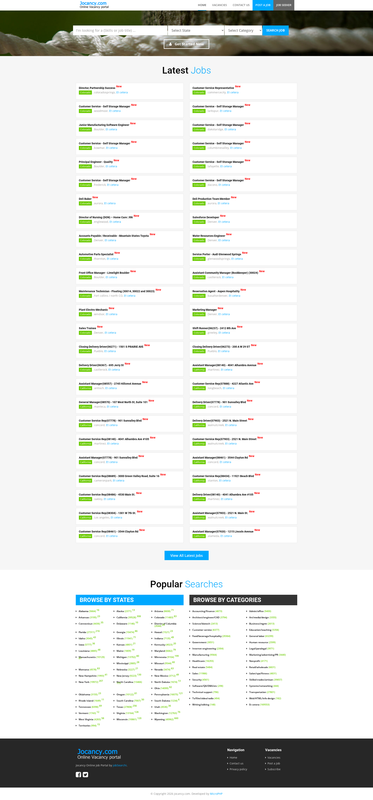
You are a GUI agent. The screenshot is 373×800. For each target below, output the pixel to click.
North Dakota (167, 682)
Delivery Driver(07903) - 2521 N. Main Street (220, 420)
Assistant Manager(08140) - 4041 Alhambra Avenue (224, 365)
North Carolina (129, 683)
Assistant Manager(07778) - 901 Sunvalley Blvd (108, 457)
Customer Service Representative (213, 87)
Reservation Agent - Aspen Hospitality (216, 291)
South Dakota (167, 701)
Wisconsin (129, 719)
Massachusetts (92, 658)
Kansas (126, 645)
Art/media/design (262, 617)
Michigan (128, 657)
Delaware (127, 624)
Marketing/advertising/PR (267, 655)
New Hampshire (93, 676)
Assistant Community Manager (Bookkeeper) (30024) (225, 272)
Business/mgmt (262, 624)
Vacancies (219, 5)
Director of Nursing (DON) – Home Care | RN (106, 217)
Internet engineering (208, 648)
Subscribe (274, 769)
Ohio (163, 688)
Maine (125, 651)
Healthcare (203, 661)
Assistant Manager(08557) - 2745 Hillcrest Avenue (110, 383)
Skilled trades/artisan (265, 680)
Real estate (202, 667)
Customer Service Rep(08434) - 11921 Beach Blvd (223, 476)
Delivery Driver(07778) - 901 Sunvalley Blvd (219, 402)
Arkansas (89, 617)
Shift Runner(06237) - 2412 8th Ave (214, 328)
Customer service (205, 630)
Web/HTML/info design (265, 698)
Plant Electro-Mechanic (93, 309)
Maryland (165, 651)
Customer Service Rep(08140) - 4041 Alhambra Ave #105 (114, 439)
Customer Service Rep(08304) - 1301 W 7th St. (107, 513)
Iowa (87, 645)
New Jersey (129, 676)
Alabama (89, 611)
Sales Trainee (87, 328)
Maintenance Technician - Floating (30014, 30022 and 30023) (117, 291)
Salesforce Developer (206, 217)
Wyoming (166, 719)
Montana (89, 669)
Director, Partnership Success (97, 87)
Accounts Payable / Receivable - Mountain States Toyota (114, 235)
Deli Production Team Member (211, 198)
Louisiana (89, 651)
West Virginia (91, 719)
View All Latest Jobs (186, 555)
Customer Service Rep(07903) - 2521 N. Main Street (224, 439)
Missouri (164, 663)
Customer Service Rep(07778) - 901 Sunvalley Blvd (110, 420)
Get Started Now (189, 44)
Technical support (205, 692)
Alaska (126, 611)
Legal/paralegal (261, 648)
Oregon (127, 694)
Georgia (127, 632)
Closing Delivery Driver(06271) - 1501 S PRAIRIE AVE (111, 346)
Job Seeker (283, 5)
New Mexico (166, 676)
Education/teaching (264, 630)
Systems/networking (264, 686)
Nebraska (127, 669)
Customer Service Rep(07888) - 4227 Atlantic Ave (223, 383)
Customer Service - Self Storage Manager (104, 106)
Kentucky (165, 645)
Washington (167, 713)
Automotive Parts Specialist (96, 254)
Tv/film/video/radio (206, 698)
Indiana (164, 638)
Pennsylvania (168, 694)
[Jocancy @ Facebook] (78, 774)
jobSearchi (120, 765)
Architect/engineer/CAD (209, 617)
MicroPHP (216, 794)
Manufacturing (204, 655)
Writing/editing (203, 705)
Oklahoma (90, 694)
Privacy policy (238, 769)
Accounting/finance (207, 611)
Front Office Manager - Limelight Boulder (104, 272)
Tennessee (90, 707)
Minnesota (166, 657)
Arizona (164, 611)
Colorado (85, 92)
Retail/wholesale (262, 667)
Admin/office (260, 611)
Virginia (128, 713)
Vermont (89, 713)
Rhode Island (91, 701)
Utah (162, 707)
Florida (89, 632)
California (199, 369)
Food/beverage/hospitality (211, 636)
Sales (199, 673)
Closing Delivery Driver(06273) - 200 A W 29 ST (221, 346)
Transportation (262, 692)
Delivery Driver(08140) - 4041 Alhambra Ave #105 (223, 494)
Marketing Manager (205, 309)
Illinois (126, 638)
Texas (127, 707)
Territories (89, 726)
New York (91, 682)
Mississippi (128, 663)
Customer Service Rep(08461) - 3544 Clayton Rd (108, 531)
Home (202, 5)
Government (203, 642)
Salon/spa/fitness (263, 673)
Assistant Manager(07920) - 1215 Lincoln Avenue (223, 531)
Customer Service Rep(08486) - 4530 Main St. (107, 494)
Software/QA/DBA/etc (207, 686)
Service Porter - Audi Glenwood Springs (217, 254)
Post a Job (262, 5)
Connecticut (91, 624)
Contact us (241, 5)
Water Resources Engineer (209, 235)
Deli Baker (85, 198)
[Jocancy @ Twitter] (85, 774)
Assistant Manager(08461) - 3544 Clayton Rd (220, 457)
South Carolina (130, 701)
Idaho (87, 638)
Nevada (164, 669)
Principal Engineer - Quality (96, 161)
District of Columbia (165, 625)
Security (200, 680)
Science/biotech (205, 624)
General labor (261, 636)
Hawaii (163, 632)
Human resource (262, 642)
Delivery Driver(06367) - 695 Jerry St (101, 365)
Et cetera (122, 92)
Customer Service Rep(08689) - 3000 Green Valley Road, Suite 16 (119, 476)
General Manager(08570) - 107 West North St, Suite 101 (113, 402)
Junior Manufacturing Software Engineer (104, 124)
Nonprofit (258, 661)
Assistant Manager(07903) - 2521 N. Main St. (220, 513)
